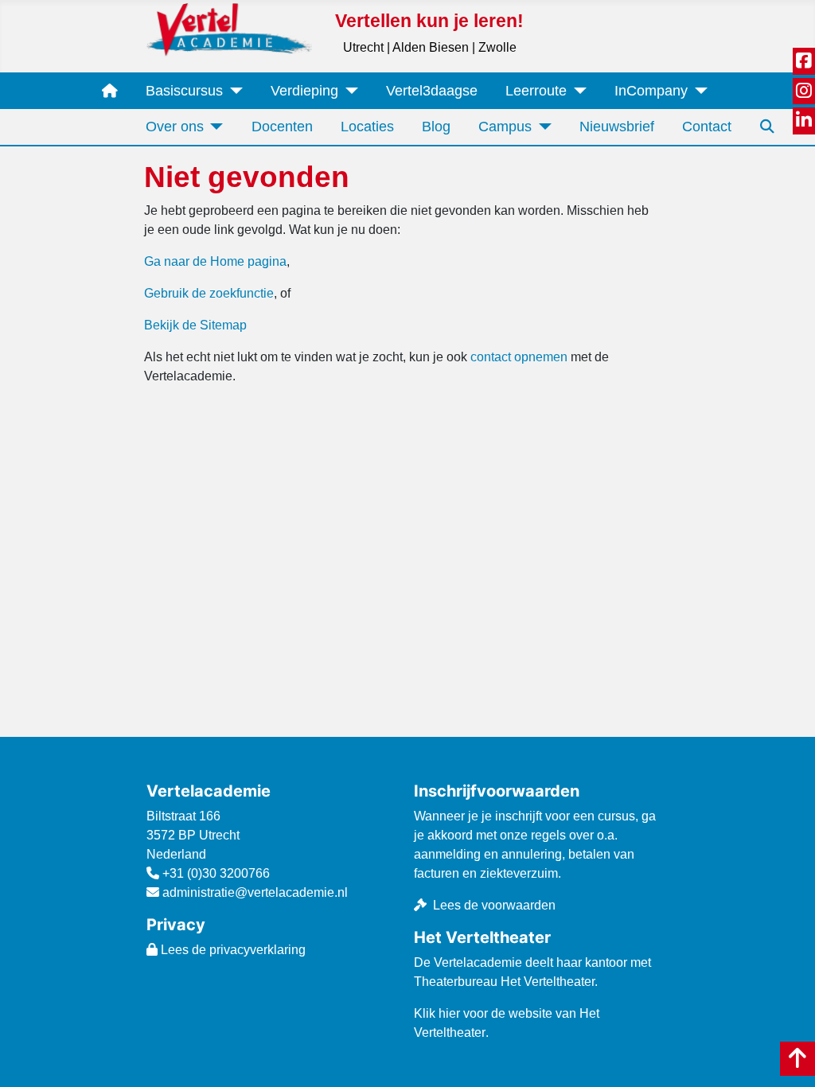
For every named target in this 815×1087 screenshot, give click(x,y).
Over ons (175, 126)
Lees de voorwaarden (494, 905)
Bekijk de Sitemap (195, 325)
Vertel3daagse (432, 91)
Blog (436, 126)
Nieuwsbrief (616, 126)
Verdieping (304, 91)
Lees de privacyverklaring (232, 949)
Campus (505, 126)
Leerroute (536, 91)
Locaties (367, 126)
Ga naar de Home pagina (215, 261)
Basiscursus (184, 91)
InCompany (651, 91)
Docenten (282, 126)
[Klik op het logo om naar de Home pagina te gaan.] (229, 29)
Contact (706, 126)
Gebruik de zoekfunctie (209, 293)
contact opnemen (518, 357)
